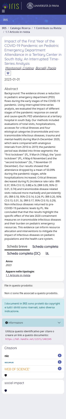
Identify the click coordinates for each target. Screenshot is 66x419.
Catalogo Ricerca (20, 28)
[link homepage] (11, 6)
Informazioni (15, 322)
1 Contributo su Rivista (47, 28)
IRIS (4, 28)
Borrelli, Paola (45, 68)
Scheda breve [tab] (17, 246)
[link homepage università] (43, 6)
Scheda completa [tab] (45, 246)
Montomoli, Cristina (19, 68)
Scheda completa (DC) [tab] (23, 253)
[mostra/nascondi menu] (3, 11)
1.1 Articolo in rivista (17, 32)
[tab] (47, 253)
